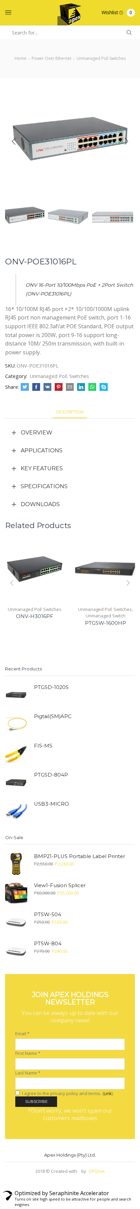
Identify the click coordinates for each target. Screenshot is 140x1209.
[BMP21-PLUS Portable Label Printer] (16, 864)
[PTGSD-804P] (16, 782)
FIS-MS (43, 746)
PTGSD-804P (51, 775)
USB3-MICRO (51, 804)
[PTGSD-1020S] (16, 695)
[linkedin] (81, 387)
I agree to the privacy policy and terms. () (67, 1093)
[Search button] (129, 33)
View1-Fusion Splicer (60, 885)
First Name (27, 1053)
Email (22, 1033)
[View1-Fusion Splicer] (16, 893)
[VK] (47, 387)
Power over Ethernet (51, 58)
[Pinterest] (58, 387)
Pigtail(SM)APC (53, 716)
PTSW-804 (48, 944)
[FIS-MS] (16, 753)
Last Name (27, 1073)
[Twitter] (25, 387)
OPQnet (96, 1171)
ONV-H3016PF (34, 616)
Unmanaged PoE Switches (101, 58)
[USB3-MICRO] (16, 812)
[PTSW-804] (16, 951)
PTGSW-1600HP (105, 623)
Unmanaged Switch (105, 616)
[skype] (103, 387)
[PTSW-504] (16, 922)
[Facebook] (36, 387)
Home (21, 58)
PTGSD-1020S (51, 687)
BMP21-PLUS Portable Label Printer (79, 856)
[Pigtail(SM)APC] (16, 724)
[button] (13, 141)
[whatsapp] (92, 387)
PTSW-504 (47, 914)
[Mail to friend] (69, 387)
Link (108, 1093)
